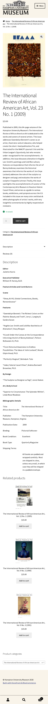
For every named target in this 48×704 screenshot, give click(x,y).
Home (8, 21)
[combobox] (24, 662)
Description (8, 246)
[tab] (24, 246)
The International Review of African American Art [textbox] (23, 662)
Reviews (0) (7, 253)
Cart (37, 698)
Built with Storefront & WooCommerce (19, 683)
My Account (8, 700)
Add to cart (20, 221)
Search (24, 700)
